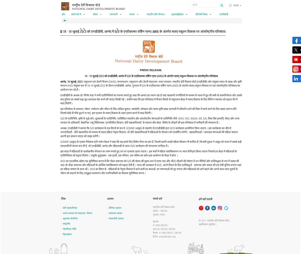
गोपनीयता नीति (69, 229)
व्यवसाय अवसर (115, 213)
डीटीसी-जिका (203, 15)
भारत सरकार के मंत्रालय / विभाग (77, 213)
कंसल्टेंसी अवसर (116, 218)
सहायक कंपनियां (70, 218)
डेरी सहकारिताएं (70, 207)
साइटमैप (66, 223)
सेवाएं (97, 15)
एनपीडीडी (223, 14)
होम (63, 14)
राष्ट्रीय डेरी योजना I (156, 14)
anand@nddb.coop (167, 236)
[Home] (97, 6)
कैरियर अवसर (115, 207)
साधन (133, 15)
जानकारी (115, 15)
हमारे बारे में (78, 15)
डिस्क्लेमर (67, 234)
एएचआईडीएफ (179, 15)
